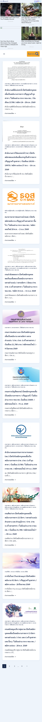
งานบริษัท (7, 571)
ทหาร (13, 266)
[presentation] (21, 70)
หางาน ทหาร (12, 268)
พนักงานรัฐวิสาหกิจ (9, 210)
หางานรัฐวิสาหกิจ (20, 210)
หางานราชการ (19, 147)
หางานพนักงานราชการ (27, 83)
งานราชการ (8, 83)
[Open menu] (4, 53)
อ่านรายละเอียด (10, 113)
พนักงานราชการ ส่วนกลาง (27, 145)
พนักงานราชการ (16, 83)
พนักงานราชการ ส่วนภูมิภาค (12, 507)
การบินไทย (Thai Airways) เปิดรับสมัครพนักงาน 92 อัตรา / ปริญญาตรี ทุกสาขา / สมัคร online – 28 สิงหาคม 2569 (21, 580)
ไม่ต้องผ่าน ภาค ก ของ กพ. (16, 85)
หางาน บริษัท (24, 571)
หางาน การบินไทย (15, 571)
